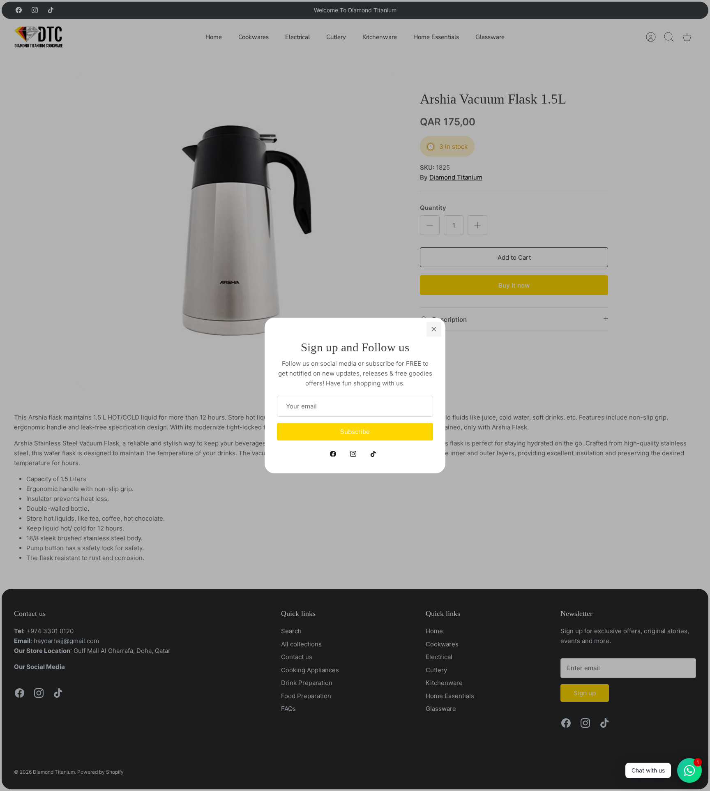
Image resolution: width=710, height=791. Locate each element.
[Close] (433, 329)
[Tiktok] (373, 454)
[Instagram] (353, 454)
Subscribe (355, 432)
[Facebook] (333, 454)
